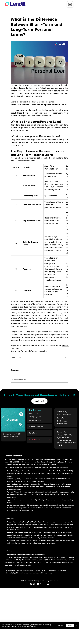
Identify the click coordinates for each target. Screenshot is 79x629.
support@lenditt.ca (66, 435)
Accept (70, 625)
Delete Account (34, 440)
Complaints (33, 433)
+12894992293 (64, 438)
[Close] (76, 625)
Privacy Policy (31, 626)
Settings (60, 625)
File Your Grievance (36, 427)
